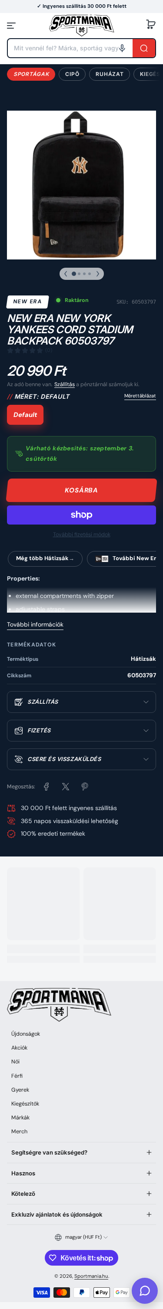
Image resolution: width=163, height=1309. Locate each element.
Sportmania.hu (91, 1276)
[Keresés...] (144, 48)
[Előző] (66, 274)
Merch (19, 1131)
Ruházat (109, 74)
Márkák (20, 1117)
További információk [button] (35, 624)
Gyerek (20, 1089)
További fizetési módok (81, 534)
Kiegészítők (25, 1103)
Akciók (19, 1047)
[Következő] (98, 274)
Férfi (17, 1076)
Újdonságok (25, 1033)
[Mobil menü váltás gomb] (12, 25)
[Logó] (81, 25)
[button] (151, 25)
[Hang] (122, 48)
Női (15, 1061)
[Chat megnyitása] (145, 1291)
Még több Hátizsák (42, 558)
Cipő (72, 74)
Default (25, 414)
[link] (46, 786)
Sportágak (31, 74)
